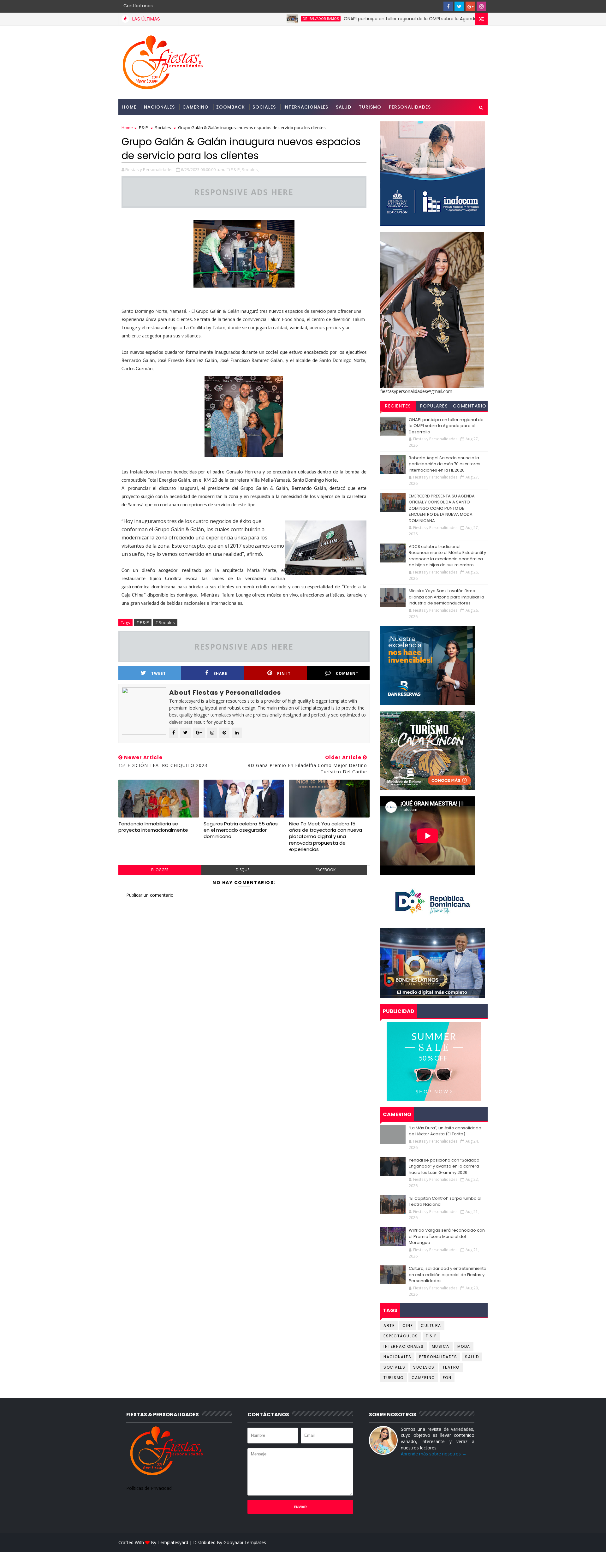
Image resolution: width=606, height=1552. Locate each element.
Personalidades (410, 107)
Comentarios (470, 407)
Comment (347, 673)
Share (220, 673)
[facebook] (448, 6)
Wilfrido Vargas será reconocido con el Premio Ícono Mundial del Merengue (447, 1236)
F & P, (236, 169)
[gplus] (470, 6)
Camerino (195, 107)
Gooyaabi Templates (244, 1542)
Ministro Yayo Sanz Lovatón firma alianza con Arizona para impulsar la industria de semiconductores (446, 597)
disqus (242, 869)
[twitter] (459, 6)
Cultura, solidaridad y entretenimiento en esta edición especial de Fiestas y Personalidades (447, 1274)
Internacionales (305, 107)
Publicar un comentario (150, 895)
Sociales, (250, 169)
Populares (434, 406)
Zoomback (230, 107)
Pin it (284, 673)
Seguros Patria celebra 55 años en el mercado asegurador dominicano (241, 830)
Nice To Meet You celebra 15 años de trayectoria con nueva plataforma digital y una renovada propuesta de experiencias (325, 836)
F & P (143, 127)
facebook (326, 869)
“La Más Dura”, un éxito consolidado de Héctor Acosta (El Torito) (445, 1131)
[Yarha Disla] (481, 1542)
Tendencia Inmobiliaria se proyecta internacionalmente (153, 826)
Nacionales (159, 107)
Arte (389, 1325)
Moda (463, 1346)
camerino (423, 1377)
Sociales (264, 107)
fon (447, 1377)
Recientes (398, 406)
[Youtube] (437, 6)
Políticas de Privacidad (149, 1488)
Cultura (431, 1325)
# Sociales (165, 622)
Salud (343, 107)
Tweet (158, 673)
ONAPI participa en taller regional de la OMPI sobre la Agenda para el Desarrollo (385, 18)
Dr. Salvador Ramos (276, 18)
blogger (160, 869)
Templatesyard (172, 1542)
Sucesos (424, 1367)
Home (129, 107)
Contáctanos (138, 6)
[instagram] (481, 6)
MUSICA (440, 1346)
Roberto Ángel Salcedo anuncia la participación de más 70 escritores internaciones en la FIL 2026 (444, 464)
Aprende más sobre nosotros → (433, 1454)
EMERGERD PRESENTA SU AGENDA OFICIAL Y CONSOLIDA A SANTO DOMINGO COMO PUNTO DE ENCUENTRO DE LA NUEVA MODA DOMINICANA (442, 508)
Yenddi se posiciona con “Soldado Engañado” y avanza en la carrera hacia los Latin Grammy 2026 (444, 1166)
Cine (407, 1325)
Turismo (370, 107)
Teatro (451, 1367)
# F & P (142, 622)
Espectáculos (400, 1336)
